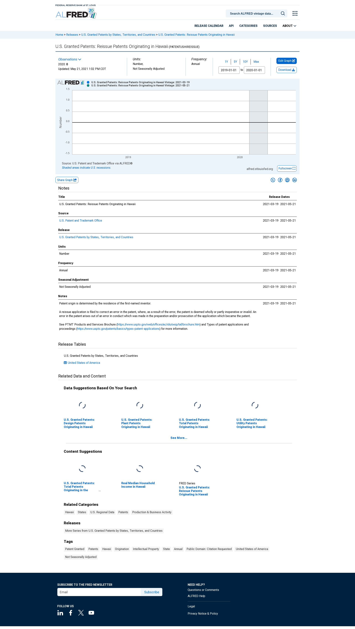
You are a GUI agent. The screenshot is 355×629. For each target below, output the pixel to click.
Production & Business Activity (151, 512)
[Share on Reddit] (287, 180)
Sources (270, 26)
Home (59, 34)
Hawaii (69, 512)
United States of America (84, 363)
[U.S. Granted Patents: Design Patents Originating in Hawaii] (82, 405)
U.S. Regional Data (102, 512)
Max (256, 61)
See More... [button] (178, 438)
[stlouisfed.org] (75, 5)
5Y (235, 61)
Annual (178, 549)
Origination (122, 549)
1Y (226, 61)
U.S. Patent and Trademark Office (80, 220)
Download (285, 70)
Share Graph (65, 180)
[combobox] (257, 13)
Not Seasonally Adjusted (81, 557)
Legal (191, 606)
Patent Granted (74, 549)
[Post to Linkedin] (294, 180)
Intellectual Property (146, 549)
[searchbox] (257, 13)
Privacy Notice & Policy (203, 613)
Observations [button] (68, 59)
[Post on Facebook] (280, 180)
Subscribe (151, 592)
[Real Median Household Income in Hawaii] (139, 469)
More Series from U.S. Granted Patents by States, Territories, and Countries (114, 530)
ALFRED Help (196, 596)
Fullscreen (285, 168)
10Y (245, 61)
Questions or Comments (203, 590)
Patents (123, 512)
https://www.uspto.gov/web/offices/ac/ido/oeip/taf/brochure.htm (158, 324)
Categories (248, 26)
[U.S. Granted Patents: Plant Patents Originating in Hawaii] (139, 405)
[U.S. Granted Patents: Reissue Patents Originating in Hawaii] (197, 469)
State (166, 549)
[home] (76, 13)
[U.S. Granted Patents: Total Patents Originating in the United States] (82, 469)
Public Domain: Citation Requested (209, 549)
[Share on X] (273, 180)
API (231, 26)
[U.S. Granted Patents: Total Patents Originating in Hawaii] (197, 405)
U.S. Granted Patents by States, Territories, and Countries (118, 34)
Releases (72, 34)
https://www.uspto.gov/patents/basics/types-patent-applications (118, 328)
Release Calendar (209, 26)
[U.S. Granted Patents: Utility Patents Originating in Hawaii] (254, 405)
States (82, 512)
